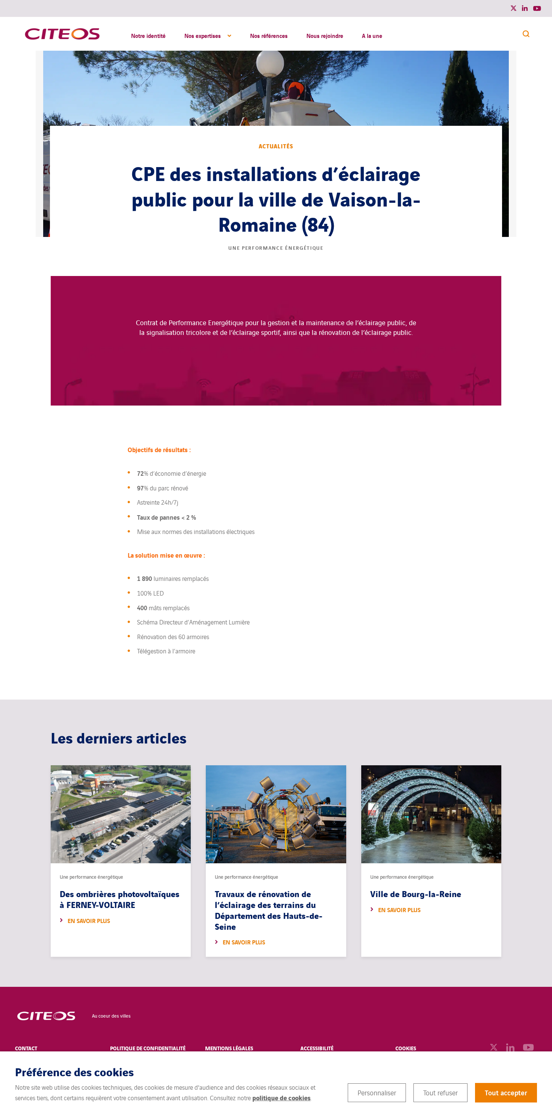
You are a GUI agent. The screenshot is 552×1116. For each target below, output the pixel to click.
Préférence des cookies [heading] (74, 1071)
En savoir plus (89, 920)
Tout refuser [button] (440, 1092)
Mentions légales (229, 1048)
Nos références (269, 35)
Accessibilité (316, 1048)
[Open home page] (62, 33)
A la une (372, 35)
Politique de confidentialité (148, 1048)
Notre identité (148, 35)
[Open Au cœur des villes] (46, 1015)
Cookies (405, 1048)
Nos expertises (202, 35)
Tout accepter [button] (506, 1092)
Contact (26, 1048)
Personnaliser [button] (376, 1092)
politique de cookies (281, 1097)
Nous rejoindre (324, 35)
